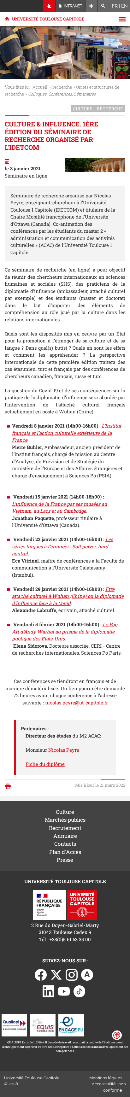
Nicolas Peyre (63, 750)
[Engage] (71, 1024)
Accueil (39, 87)
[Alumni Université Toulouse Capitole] (87, 974)
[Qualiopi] (14, 1024)
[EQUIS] (43, 1024)
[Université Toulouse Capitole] (82, 904)
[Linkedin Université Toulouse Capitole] (49, 991)
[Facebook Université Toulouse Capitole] (41, 974)
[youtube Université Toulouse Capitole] (64, 991)
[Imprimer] (9, 787)
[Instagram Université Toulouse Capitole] (72, 974)
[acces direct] (91, 6)
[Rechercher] (103, 6)
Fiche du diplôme (45, 764)
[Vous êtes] (49, 6)
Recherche (61, 87)
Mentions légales (105, 1078)
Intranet (72, 6)
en (124, 6)
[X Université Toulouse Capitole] (56, 974)
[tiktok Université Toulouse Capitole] (80, 991)
